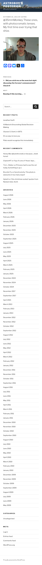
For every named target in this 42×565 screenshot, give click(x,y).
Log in (5, 532)
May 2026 (7, 204)
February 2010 (8, 466)
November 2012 (9, 322)
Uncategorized (8, 519)
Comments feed (9, 541)
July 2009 (7, 497)
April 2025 (7, 261)
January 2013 (8, 313)
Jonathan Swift (9, 120)
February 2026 (8, 217)
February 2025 (8, 269)
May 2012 (7, 348)
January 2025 (8, 274)
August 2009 (8, 492)
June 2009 (7, 501)
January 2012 (8, 365)
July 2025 (7, 248)
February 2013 (8, 309)
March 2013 (7, 304)
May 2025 (7, 256)
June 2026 (7, 199)
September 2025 (9, 239)
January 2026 (8, 221)
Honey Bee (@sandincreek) (13, 154)
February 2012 (8, 361)
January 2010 (8, 470)
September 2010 (9, 435)
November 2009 (9, 479)
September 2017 (9, 296)
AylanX (6, 179)
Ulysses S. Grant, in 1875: (12, 132)
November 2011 (9, 374)
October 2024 (8, 287)
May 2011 (6, 400)
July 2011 (6, 392)
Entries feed (8, 536)
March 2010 (7, 462)
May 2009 (7, 505)
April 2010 (7, 457)
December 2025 (9, 226)
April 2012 (7, 352)
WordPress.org (9, 545)
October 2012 (8, 326)
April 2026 (7, 208)
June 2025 (7, 252)
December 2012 (9, 317)
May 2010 (7, 453)
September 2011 (9, 383)
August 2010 (8, 440)
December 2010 (9, 422)
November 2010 (9, 427)
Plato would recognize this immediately (18, 140)
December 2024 (9, 278)
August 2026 (8, 195)
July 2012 (6, 339)
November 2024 (9, 282)
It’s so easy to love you (11, 136)
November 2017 (9, 291)
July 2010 (6, 444)
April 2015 (7, 300)
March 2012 (7, 357)
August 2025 (8, 243)
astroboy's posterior (13, 5)
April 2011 (7, 405)
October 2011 (8, 379)
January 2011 (8, 418)
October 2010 (8, 431)
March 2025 (7, 265)
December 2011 (9, 370)
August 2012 (8, 335)
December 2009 (9, 475)
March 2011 (7, 409)
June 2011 (7, 396)
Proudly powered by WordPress (14, 560)
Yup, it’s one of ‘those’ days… (24, 161)
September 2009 (9, 488)
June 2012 (7, 344)
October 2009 (8, 483)
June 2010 (7, 448)
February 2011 (8, 414)
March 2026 (7, 213)
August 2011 (8, 387)
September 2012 (9, 331)
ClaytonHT (7, 161)
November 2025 (9, 230)
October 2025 (8, 234)
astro (24, 17)
